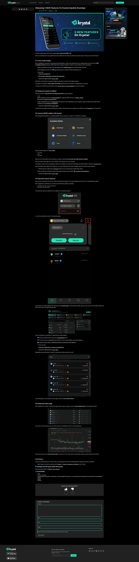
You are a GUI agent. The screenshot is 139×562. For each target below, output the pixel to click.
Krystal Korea (60, 476)
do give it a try (97, 164)
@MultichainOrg (68, 67)
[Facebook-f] (94, 551)
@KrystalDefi (56, 97)
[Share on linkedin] (26, 9)
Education (41, 2)
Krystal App (47, 2)
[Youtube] (96, 551)
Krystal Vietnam (53, 476)
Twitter (38, 473)
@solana (56, 168)
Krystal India (90, 476)
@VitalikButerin (61, 337)
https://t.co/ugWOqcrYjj (44, 74)
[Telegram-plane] (92, 551)
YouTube (39, 477)
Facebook (39, 480)
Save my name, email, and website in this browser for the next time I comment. (53, 531)
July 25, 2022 (55, 78)
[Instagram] (101, 551)
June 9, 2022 (55, 173)
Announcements (32, 2)
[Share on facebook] (24, 9)
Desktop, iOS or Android (54, 469)
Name (38, 517)
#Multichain (48, 76)
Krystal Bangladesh (98, 476)
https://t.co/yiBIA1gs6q (44, 347)
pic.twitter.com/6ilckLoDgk (57, 76)
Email (38, 522)
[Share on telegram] (22, 9)
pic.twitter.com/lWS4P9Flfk (57, 347)
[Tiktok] (103, 551)
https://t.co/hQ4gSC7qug (50, 99)
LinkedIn (39, 479)
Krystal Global (47, 476)
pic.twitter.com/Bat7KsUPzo (82, 171)
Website (38, 527)
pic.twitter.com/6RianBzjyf (51, 103)
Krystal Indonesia (82, 476)
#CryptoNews (41, 76)
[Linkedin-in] (99, 551)
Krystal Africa (75, 476)
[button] (120, 3)
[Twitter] (89, 551)
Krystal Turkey (67, 476)
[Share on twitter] (19, 9)
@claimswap (55, 101)
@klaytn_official (79, 97)
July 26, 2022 (55, 105)
